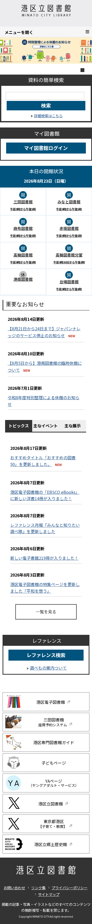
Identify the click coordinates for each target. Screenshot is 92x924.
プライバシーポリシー (69, 887)
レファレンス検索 (46, 655)
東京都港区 (52, 823)
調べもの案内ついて (48, 668)
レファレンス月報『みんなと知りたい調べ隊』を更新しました (45, 528)
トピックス (18, 426)
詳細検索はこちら (48, 115)
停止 (82, 70)
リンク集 (38, 887)
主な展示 (72, 426)
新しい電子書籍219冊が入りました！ (44, 558)
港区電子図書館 (51, 702)
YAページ (54, 783)
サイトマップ (49, 894)
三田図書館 (52, 722)
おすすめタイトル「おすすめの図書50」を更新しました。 (43, 460)
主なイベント (45, 426)
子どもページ (53, 763)
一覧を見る (46, 612)
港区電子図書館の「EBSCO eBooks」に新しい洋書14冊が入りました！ (44, 495)
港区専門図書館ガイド (53, 742)
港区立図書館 (51, 804)
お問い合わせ (14, 887)
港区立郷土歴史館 (51, 844)
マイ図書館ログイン (46, 147)
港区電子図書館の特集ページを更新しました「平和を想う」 (45, 587)
